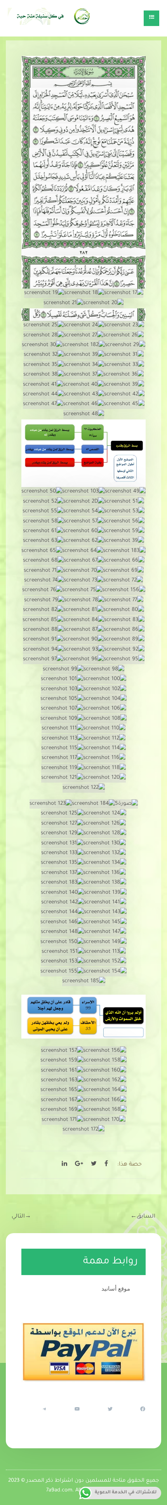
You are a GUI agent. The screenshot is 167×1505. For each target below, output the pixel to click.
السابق (142, 1217)
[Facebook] (106, 1165)
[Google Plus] (79, 1165)
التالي (21, 1217)
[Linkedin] (64, 1165)
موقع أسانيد (115, 1288)
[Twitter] (94, 1165)
